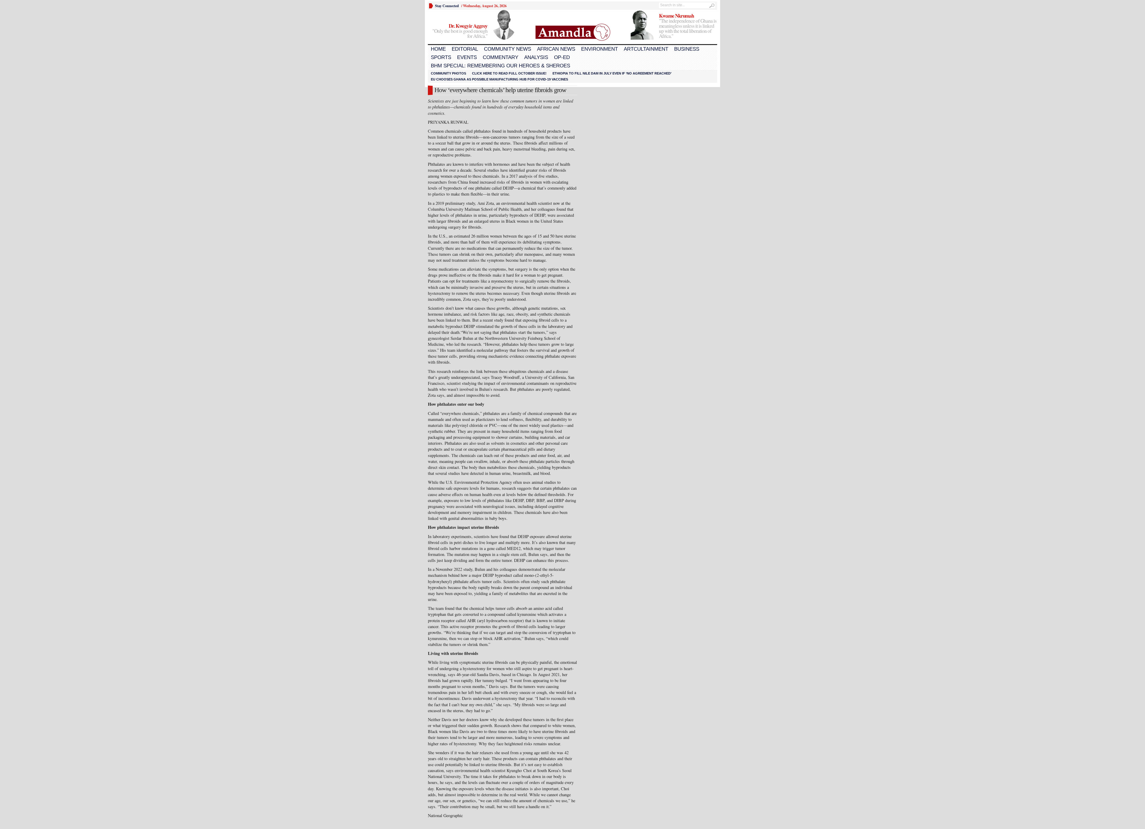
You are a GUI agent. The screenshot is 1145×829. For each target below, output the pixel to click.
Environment (599, 49)
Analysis (536, 57)
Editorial (465, 49)
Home (438, 49)
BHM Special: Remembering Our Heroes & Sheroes (500, 66)
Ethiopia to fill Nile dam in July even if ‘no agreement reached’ (612, 73)
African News (556, 49)
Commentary (500, 57)
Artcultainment (646, 49)
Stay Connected (447, 5)
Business (686, 49)
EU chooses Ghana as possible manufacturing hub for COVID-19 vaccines (499, 79)
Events (467, 57)
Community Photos (448, 73)
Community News (507, 49)
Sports (441, 57)
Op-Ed (562, 57)
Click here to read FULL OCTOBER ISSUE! (509, 73)
